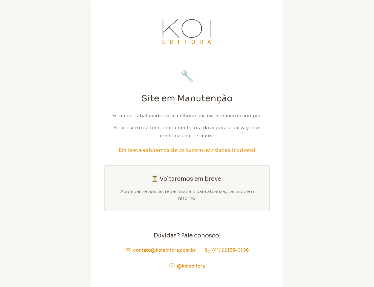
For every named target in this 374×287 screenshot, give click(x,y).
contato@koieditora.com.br (164, 250)
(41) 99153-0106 (230, 250)
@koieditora (191, 266)
